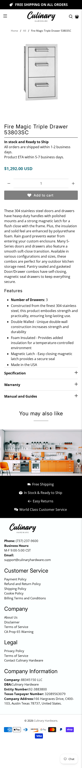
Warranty (12, 384)
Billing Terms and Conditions (25, 598)
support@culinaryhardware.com (27, 560)
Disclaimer (12, 622)
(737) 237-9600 (27, 541)
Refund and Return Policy (22, 584)
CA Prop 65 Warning (18, 631)
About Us (10, 617)
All (24, 31)
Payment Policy (15, 579)
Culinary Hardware (45, 720)
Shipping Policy (15, 588)
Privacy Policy (14, 651)
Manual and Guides (20, 396)
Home (14, 31)
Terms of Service (16, 627)
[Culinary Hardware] (41, 16)
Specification (15, 373)
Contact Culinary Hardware (23, 660)
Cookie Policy (14, 593)
